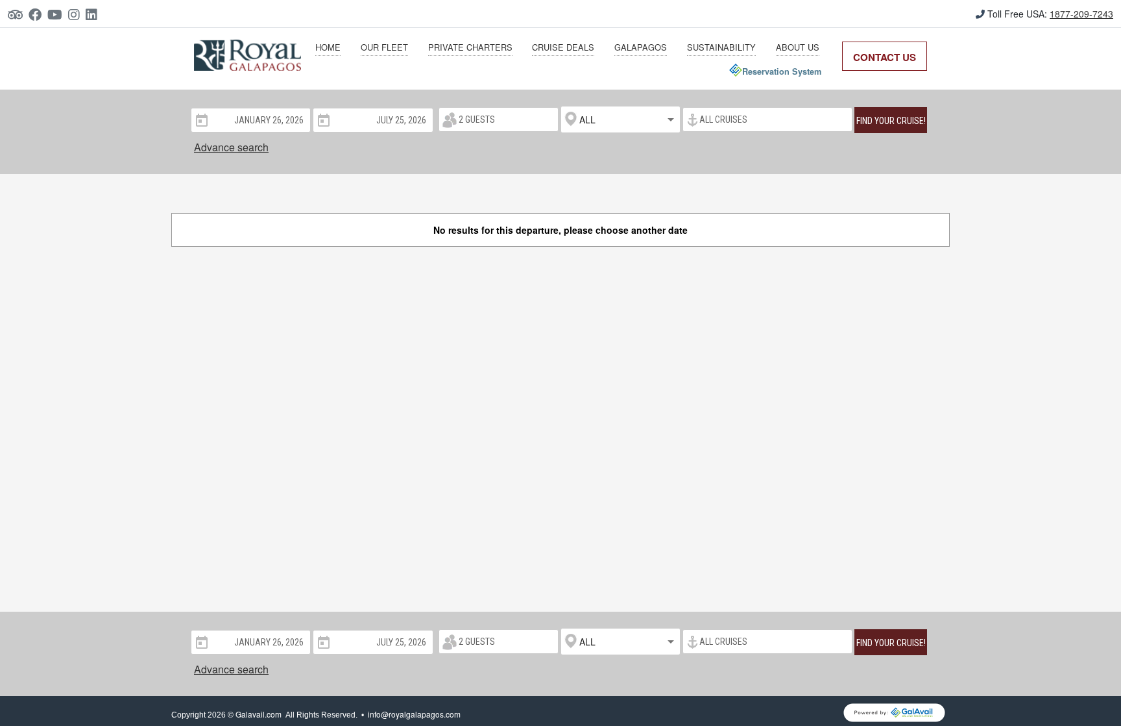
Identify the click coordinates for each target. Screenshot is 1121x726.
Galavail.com (258, 714)
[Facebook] (38, 14)
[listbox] (620, 119)
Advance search (231, 147)
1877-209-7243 (1081, 13)
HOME (328, 47)
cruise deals (563, 47)
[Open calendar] (200, 119)
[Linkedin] (94, 14)
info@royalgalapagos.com (414, 714)
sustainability (721, 47)
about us (797, 47)
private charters (470, 47)
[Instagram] (77, 14)
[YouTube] (57, 14)
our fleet (384, 47)
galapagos (640, 47)
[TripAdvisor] (18, 14)
